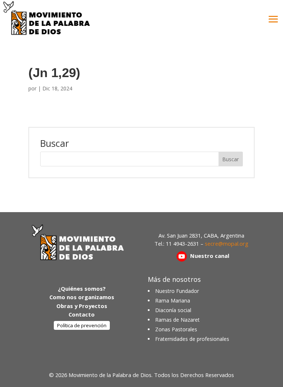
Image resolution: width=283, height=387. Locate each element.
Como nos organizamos (81, 297)
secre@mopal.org (226, 243)
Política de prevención (81, 325)
